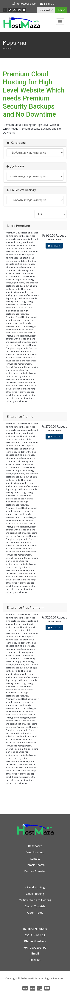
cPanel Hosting (35, 887)
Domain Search (35, 865)
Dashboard (35, 846)
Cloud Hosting (35, 893)
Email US (49, 3)
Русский (45, 10)
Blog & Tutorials (35, 906)
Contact (35, 858)
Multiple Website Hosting (35, 900)
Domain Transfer (35, 871)
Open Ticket (35, 912)
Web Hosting (35, 852)
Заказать (55, 245)
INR (60, 10)
